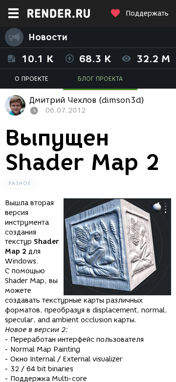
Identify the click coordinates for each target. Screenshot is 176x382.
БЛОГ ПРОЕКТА (100, 78)
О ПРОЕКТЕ (31, 78)
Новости (47, 37)
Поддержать (147, 13)
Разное (20, 183)
